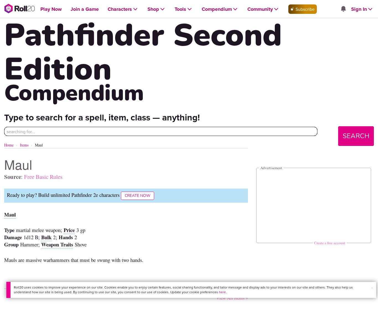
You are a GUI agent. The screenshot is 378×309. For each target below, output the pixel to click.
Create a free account (329, 242)
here (222, 292)
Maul (10, 214)
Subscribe (304, 9)
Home (9, 145)
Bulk (46, 237)
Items (24, 145)
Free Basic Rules (43, 177)
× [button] (372, 288)
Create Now (137, 195)
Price (69, 230)
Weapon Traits (57, 244)
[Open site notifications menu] (343, 9)
